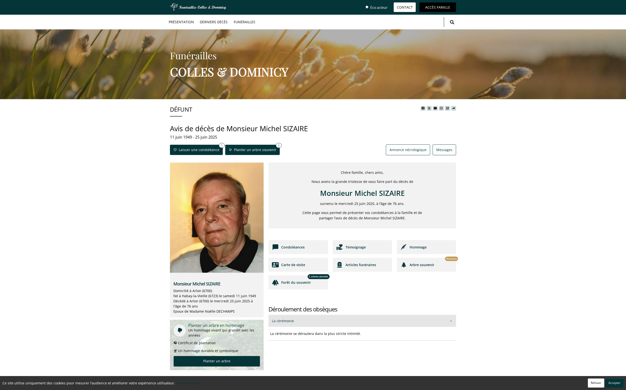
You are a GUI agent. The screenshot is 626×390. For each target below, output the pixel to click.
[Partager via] (453, 108)
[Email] (435, 108)
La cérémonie (283, 321)
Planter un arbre (216, 361)
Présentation (181, 22)
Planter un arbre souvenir (255, 148)
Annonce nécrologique (408, 149)
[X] (429, 108)
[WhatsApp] (441, 108)
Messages (444, 149)
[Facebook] (423, 108)
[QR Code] (447, 108)
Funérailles (244, 22)
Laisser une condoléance (200, 148)
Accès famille (437, 7)
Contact (405, 7)
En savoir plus (187, 383)
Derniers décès (214, 22)
